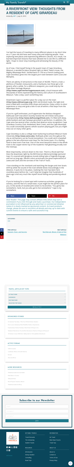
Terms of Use (54, 457)
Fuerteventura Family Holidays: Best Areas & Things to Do (23, 328)
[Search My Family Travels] (64, 2)
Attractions (13, 294)
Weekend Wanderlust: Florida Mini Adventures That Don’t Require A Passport (28, 331)
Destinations (13, 300)
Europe (10, 355)
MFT (14, 16)
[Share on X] (2, 233)
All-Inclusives (28, 452)
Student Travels (29, 443)
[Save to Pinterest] (2, 237)
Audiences (12, 297)
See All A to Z (37, 307)
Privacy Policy (53, 460)
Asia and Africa (12, 358)
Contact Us (53, 455)
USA (9, 221)
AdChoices (9, 455)
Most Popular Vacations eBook (16, 381)
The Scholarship (29, 440)
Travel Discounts (30, 437)
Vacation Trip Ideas (15, 303)
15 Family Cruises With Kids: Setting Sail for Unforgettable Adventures (26, 334)
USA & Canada (12, 349)
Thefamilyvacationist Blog (15, 384)
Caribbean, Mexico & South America (17, 351)
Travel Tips (53, 443)
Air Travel (52, 437)
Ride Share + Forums (13, 375)
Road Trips (28, 460)
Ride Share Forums (55, 440)
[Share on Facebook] (2, 230)
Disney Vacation (29, 455)
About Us (52, 452)
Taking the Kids (12, 378)
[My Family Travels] (12, 438)
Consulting (28, 457)
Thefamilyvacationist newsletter (16, 372)
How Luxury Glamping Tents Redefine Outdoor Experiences (23, 325)
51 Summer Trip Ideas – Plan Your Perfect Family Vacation (23, 322)
